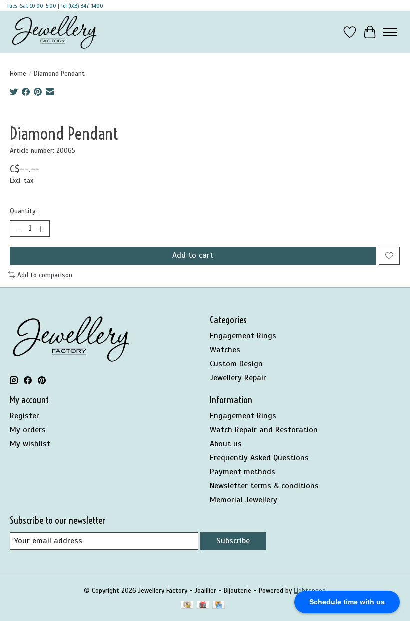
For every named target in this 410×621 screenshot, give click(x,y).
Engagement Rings (243, 336)
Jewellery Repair (238, 378)
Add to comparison (45, 275)
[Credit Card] (218, 606)
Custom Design (236, 364)
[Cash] (187, 606)
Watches (225, 350)
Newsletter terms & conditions (264, 486)
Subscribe (233, 541)
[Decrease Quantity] (19, 228)
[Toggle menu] (390, 32)
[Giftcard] (203, 606)
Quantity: (23, 211)
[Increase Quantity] (40, 228)
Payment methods (243, 472)
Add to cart (193, 255)
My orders (28, 430)
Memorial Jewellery (244, 500)
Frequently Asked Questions (259, 458)
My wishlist (30, 444)
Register (25, 416)
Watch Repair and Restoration (264, 430)
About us (226, 444)
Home (18, 73)
